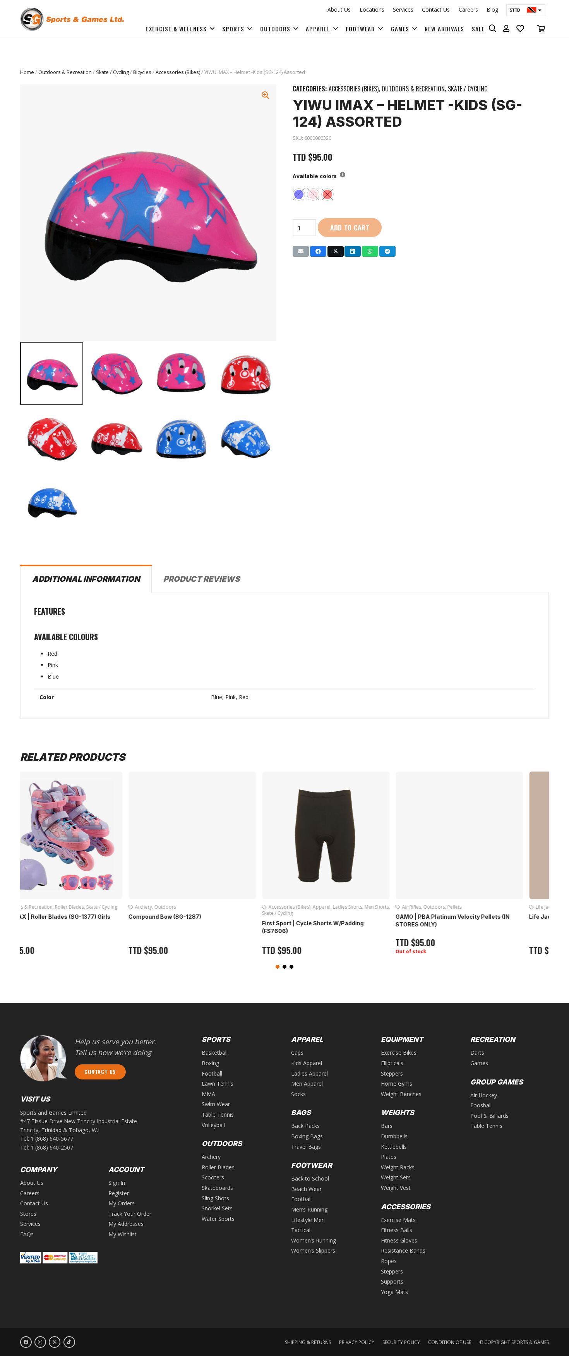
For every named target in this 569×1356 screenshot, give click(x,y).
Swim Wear (448, 913)
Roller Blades (218, 1167)
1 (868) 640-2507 (52, 1147)
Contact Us (436, 9)
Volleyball (213, 1125)
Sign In (116, 1182)
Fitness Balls (396, 1230)
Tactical (300, 1230)
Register (118, 1193)
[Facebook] (26, 1342)
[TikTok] (69, 1342)
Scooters (213, 1177)
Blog (492, 9)
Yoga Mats (394, 1292)
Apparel (80, 907)
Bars (386, 1125)
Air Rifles (169, 907)
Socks (298, 1094)
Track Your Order (129, 1213)
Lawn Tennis (217, 1083)
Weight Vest (396, 1187)
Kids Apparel (306, 1063)
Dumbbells (394, 1136)
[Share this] (318, 251)
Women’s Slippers (313, 1250)
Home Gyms (396, 1083)
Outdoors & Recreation (65, 72)
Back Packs (305, 1125)
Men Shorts (135, 907)
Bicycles (142, 72)
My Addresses (126, 1223)
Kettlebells (394, 1146)
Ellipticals (392, 1063)
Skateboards (217, 1187)
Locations (372, 9)
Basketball (215, 1052)
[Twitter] (54, 1342)
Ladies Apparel (309, 1073)
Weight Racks (398, 1167)
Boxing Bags (307, 1136)
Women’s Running (313, 1240)
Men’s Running (309, 1209)
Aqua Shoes (440, 907)
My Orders (121, 1203)
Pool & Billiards (489, 1115)
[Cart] (541, 28)
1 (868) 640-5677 (52, 1138)
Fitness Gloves (399, 1240)
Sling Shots (215, 1198)
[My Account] (506, 28)
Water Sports (334, 907)
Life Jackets (306, 907)
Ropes (389, 1261)
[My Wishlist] (520, 28)
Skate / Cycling (112, 72)
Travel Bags (306, 1146)
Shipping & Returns (308, 1342)
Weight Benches (401, 1094)
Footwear (494, 907)
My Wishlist (122, 1234)
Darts (477, 1052)
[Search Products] (493, 28)
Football (212, 1073)
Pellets (213, 907)
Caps (297, 1052)
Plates (388, 1156)
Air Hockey (483, 1095)
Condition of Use (449, 1342)
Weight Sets (396, 1177)
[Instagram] (40, 1342)
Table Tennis (218, 1114)
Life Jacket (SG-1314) (316, 916)
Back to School (310, 1178)
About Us (339, 9)
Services (403, 9)
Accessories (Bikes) (178, 72)
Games (479, 1063)
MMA (208, 1094)
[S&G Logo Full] (72, 19)
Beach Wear (469, 907)
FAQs (27, 1234)
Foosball (481, 1105)
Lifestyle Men (308, 1220)
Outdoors (192, 907)
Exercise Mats (398, 1220)
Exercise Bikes (398, 1052)
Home (27, 72)
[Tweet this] (335, 251)
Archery (211, 1156)
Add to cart (350, 227)
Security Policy (401, 1342)
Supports (392, 1281)
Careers (468, 9)
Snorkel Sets (217, 1208)
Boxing (210, 1063)
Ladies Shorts (105, 907)
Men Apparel (307, 1083)
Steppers (392, 1073)
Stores (28, 1213)
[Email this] (301, 251)
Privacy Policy (356, 1342)
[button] (277, 966)
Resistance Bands (403, 1250)
